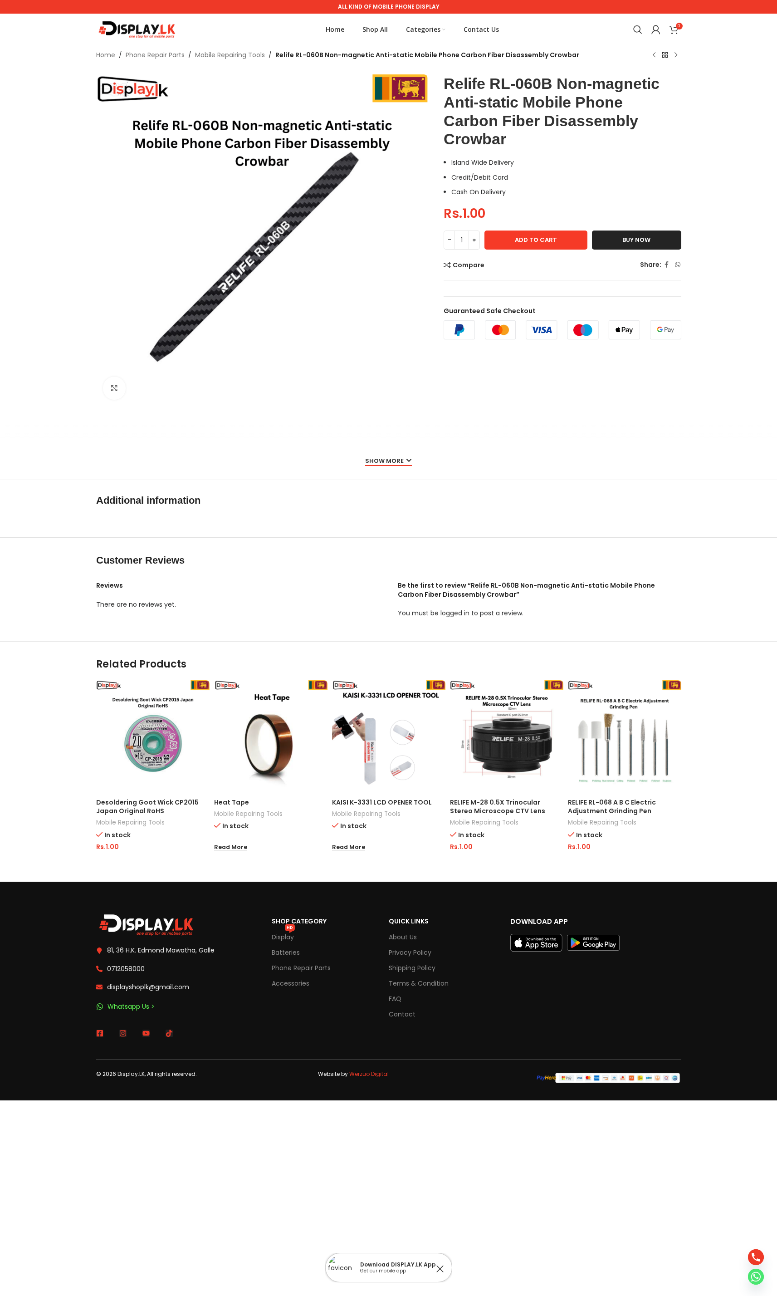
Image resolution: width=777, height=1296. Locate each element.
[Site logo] (137, 29)
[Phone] (756, 1257)
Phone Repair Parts (155, 54)
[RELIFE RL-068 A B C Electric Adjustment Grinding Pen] (624, 737)
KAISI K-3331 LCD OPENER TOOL (382, 802)
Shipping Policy (412, 967)
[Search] (638, 29)
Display (283, 935)
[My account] (656, 29)
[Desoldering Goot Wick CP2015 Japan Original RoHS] (153, 737)
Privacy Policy (410, 952)
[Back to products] (665, 55)
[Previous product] (654, 55)
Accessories (290, 983)
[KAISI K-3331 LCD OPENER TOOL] (388, 737)
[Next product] (675, 55)
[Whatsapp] (756, 1277)
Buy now (636, 240)
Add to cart (536, 240)
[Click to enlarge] (114, 388)
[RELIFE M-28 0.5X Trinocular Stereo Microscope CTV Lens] (506, 737)
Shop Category (299, 921)
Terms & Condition (419, 983)
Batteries (286, 952)
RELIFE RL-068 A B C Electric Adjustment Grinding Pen (612, 807)
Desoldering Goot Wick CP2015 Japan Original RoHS (147, 807)
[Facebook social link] (666, 265)
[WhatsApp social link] (677, 265)
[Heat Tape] (270, 737)
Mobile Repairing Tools (230, 54)
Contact (402, 1014)
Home (105, 54)
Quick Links (409, 921)
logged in (454, 613)
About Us (403, 937)
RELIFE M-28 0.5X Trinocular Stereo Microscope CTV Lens (497, 807)
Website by (353, 1074)
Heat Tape (231, 802)
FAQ (395, 998)
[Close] (440, 1268)
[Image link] (146, 924)
